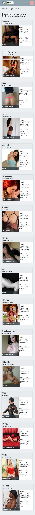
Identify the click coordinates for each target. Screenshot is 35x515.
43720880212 (6, 457)
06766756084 (6, 86)
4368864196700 (7, 271)
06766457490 (7, 117)
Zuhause (4, 9)
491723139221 (7, 209)
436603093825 (8, 302)
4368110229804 (8, 364)
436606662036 (8, 179)
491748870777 (8, 488)
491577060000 (8, 55)
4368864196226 (7, 24)
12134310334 (6, 148)
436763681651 (8, 426)
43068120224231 (8, 240)
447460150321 (7, 333)
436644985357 (7, 395)
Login (28, 2)
